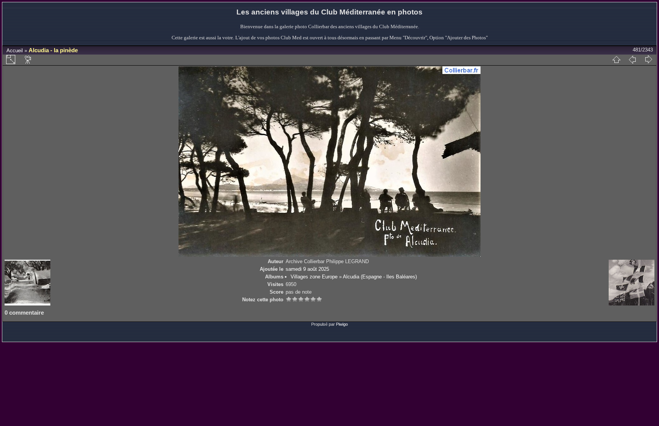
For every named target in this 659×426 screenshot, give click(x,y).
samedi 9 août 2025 (307, 269)
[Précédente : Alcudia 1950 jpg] (632, 59)
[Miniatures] (616, 59)
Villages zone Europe (314, 277)
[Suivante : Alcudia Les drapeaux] (648, 59)
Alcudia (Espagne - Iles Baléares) (380, 277)
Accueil (14, 50)
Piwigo (342, 324)
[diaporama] (28, 59)
